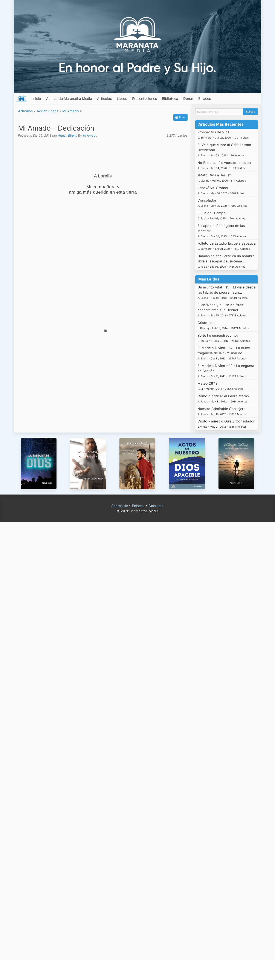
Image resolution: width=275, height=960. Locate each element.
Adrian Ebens (47, 111)
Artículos (104, 98)
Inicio (36, 98)
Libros (122, 98)
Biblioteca (170, 98)
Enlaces (204, 98)
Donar (188, 98)
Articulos (25, 111)
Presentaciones (144, 98)
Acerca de (119, 506)
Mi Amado (70, 111)
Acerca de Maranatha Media (69, 98)
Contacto (156, 506)
